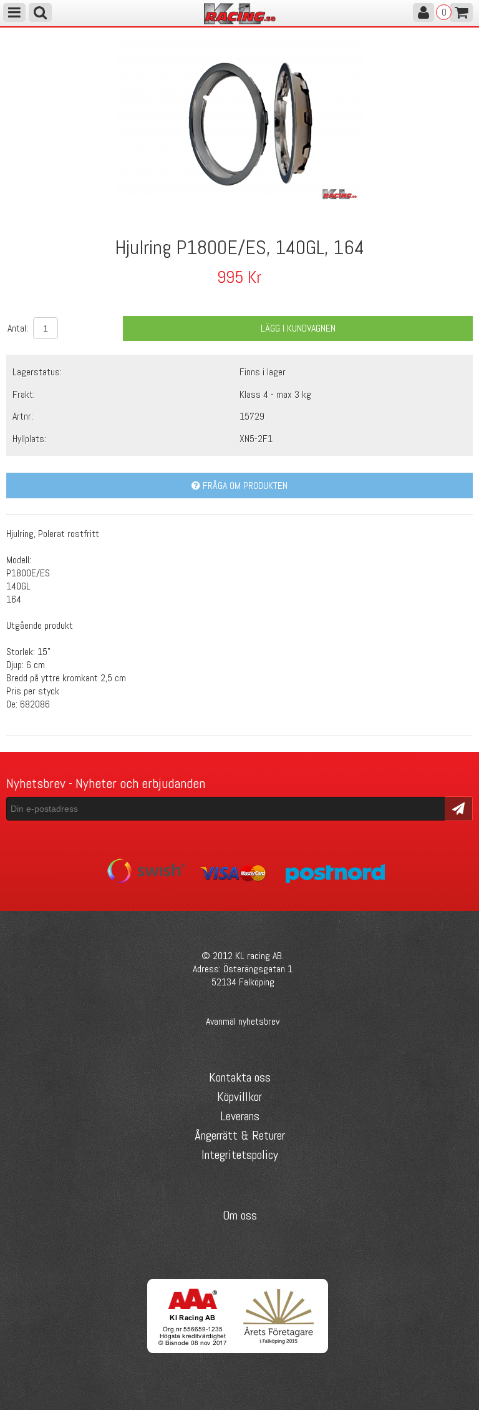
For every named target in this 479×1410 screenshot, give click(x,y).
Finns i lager (263, 371)
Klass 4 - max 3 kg (275, 394)
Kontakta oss (240, 1077)
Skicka (459, 807)
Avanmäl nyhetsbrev (242, 1021)
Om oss (240, 1215)
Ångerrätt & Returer (240, 1135)
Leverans (239, 1116)
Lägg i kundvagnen (298, 328)
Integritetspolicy (239, 1154)
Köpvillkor (239, 1096)
